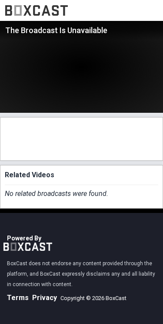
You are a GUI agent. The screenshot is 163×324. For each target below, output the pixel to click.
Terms (18, 298)
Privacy (44, 298)
